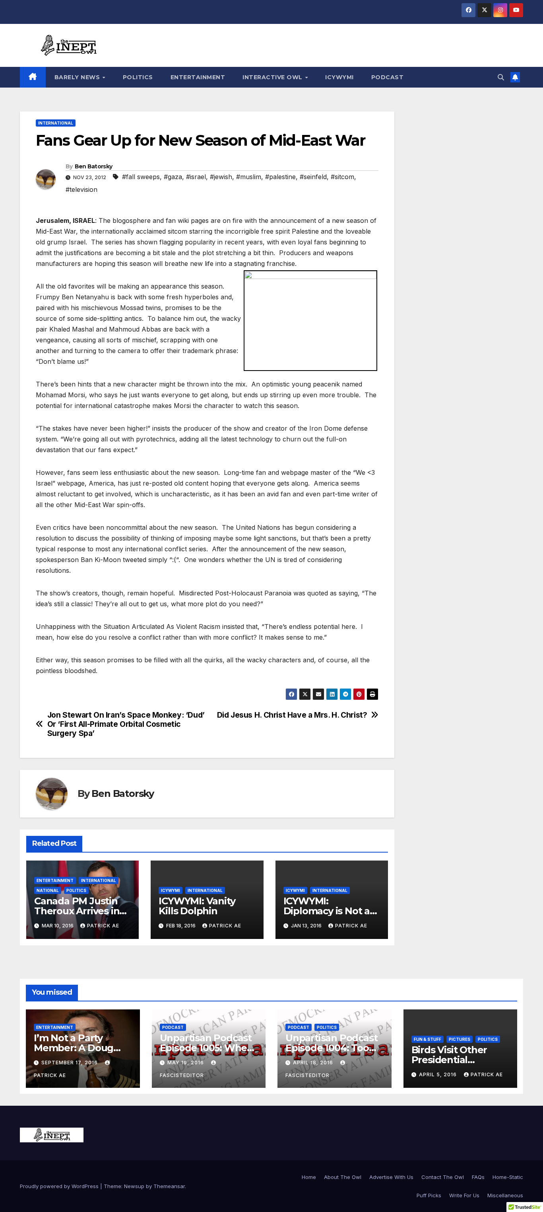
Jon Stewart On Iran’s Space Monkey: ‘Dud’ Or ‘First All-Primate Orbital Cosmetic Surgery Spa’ (126, 724)
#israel (196, 177)
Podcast (387, 77)
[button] (501, 77)
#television (81, 189)
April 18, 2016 (314, 1063)
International (55, 123)
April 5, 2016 (438, 1074)
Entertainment (198, 77)
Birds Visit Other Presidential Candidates (449, 1059)
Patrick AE (103, 926)
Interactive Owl (273, 77)
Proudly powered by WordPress (60, 1186)
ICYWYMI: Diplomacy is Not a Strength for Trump (329, 911)
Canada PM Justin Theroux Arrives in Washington (76, 911)
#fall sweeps (141, 177)
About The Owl (342, 1177)
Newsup (134, 1186)
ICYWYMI (339, 77)
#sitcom (342, 177)
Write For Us (464, 1195)
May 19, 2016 (186, 1063)
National (48, 890)
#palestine (280, 177)
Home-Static (508, 1177)
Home (309, 1177)
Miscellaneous (505, 1195)
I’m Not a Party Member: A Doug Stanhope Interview (80, 1048)
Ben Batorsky (93, 166)
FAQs (478, 1177)
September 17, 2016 (70, 1063)
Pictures (459, 1039)
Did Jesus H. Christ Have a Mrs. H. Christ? (292, 715)
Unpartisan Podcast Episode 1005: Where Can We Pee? (208, 1048)
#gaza (173, 177)
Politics (138, 77)
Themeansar (169, 1186)
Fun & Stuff (427, 1039)
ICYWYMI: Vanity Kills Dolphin (197, 906)
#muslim (248, 177)
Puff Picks (429, 1195)
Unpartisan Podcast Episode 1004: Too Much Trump (331, 1048)
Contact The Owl (442, 1177)
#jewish (221, 177)
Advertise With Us (391, 1177)
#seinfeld (313, 177)
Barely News (78, 77)
